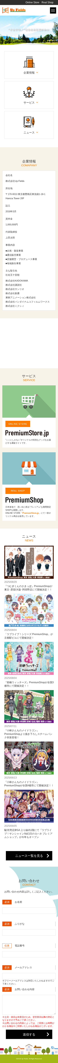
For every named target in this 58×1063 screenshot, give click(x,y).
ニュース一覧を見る (29, 855)
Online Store (32, 2)
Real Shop (47, 2)
